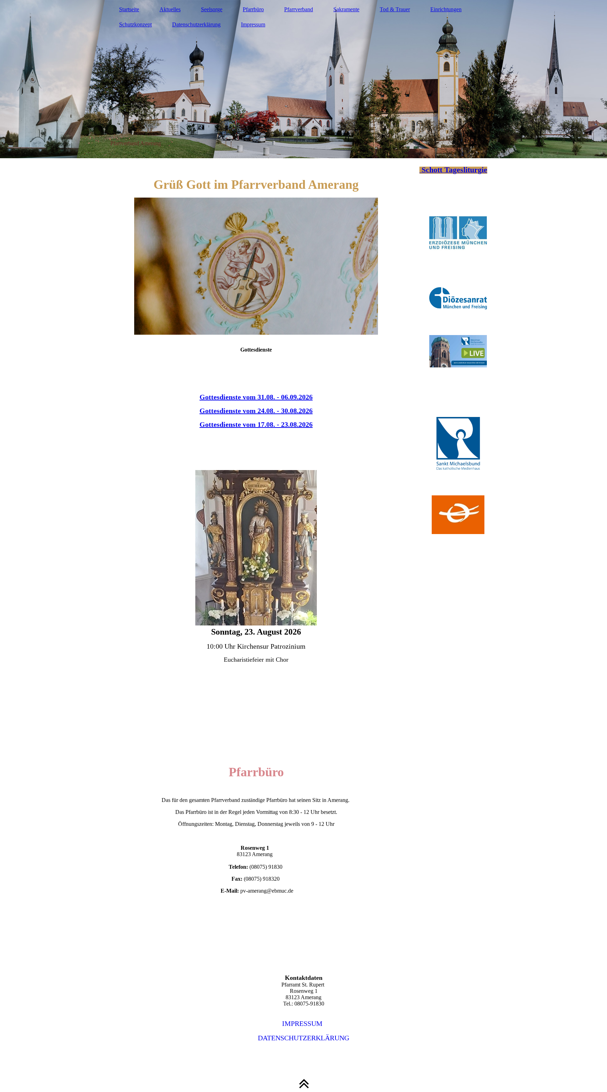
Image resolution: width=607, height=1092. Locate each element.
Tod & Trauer (395, 9)
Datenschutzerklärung (196, 24)
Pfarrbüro (253, 9)
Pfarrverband (298, 9)
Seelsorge (211, 9)
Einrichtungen (446, 9)
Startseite (129, 9)
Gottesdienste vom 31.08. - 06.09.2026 (256, 397)
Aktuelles (170, 9)
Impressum (253, 24)
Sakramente (346, 9)
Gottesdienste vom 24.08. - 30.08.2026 (256, 411)
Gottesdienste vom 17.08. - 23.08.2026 (256, 424)
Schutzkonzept (135, 24)
